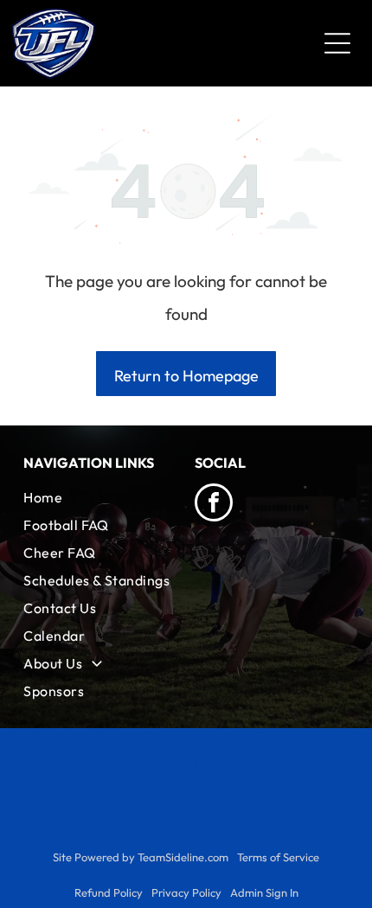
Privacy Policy (186, 892)
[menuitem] (100, 497)
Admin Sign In (264, 892)
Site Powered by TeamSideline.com (140, 857)
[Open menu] (337, 43)
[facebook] (214, 504)
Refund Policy (108, 892)
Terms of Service (278, 857)
